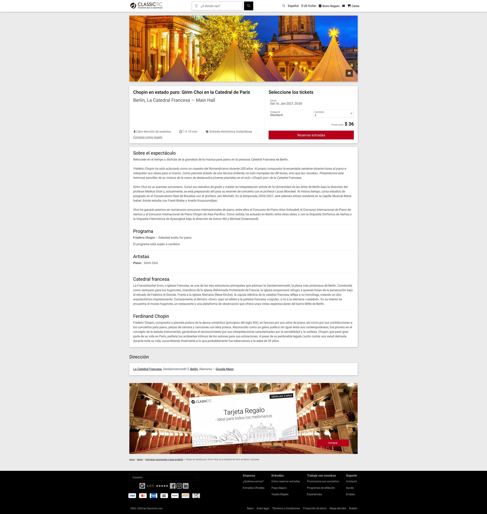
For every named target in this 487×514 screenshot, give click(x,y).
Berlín (194, 369)
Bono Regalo (331, 6)
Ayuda (350, 487)
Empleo (350, 494)
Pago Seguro (279, 487)
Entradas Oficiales (253, 487)
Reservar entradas (311, 135)
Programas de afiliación (321, 487)
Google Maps (225, 369)
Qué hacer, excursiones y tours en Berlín (164, 459)
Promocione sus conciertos (323, 481)
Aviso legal (263, 508)
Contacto (351, 481)
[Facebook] (142, 485)
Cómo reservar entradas (285, 481)
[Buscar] (248, 6)
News (250, 508)
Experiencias (314, 494)
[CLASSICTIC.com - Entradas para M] (146, 6)
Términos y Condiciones (286, 508)
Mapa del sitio (338, 508)
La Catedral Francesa (147, 369)
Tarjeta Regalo (279, 494)
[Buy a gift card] (243, 418)
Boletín (353, 508)
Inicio (131, 459)
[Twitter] (179, 487)
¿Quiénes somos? (253, 481)
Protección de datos (315, 508)
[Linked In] (186, 487)
